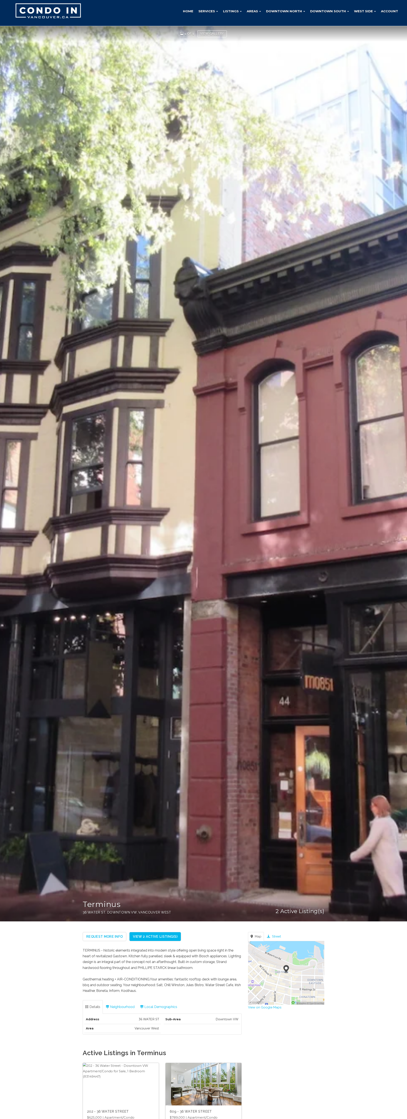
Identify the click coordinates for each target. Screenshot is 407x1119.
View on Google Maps (264, 1007)
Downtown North (284, 11)
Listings (231, 11)
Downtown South (328, 11)
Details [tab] (94, 1007)
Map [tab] (257, 936)
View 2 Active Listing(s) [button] (155, 937)
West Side (364, 11)
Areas (253, 11)
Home (188, 11)
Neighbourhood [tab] (122, 1007)
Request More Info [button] (104, 937)
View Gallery (212, 34)
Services (207, 11)
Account (389, 11)
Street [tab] (276, 936)
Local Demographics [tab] (160, 1007)
